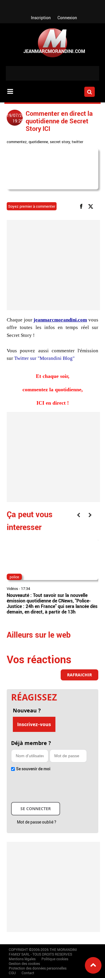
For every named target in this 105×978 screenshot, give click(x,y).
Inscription (41, 17)
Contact (28, 972)
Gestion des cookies (24, 963)
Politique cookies (54, 958)
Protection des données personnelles (37, 968)
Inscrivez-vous (34, 724)
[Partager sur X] (92, 205)
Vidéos (12, 588)
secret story (60, 141)
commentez (17, 141)
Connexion (67, 17)
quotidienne (38, 141)
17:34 (25, 588)
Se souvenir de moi (33, 768)
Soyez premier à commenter (31, 206)
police (14, 577)
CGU (12, 972)
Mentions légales (22, 958)
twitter (77, 141)
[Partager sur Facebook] (82, 205)
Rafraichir (79, 675)
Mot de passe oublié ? (36, 822)
